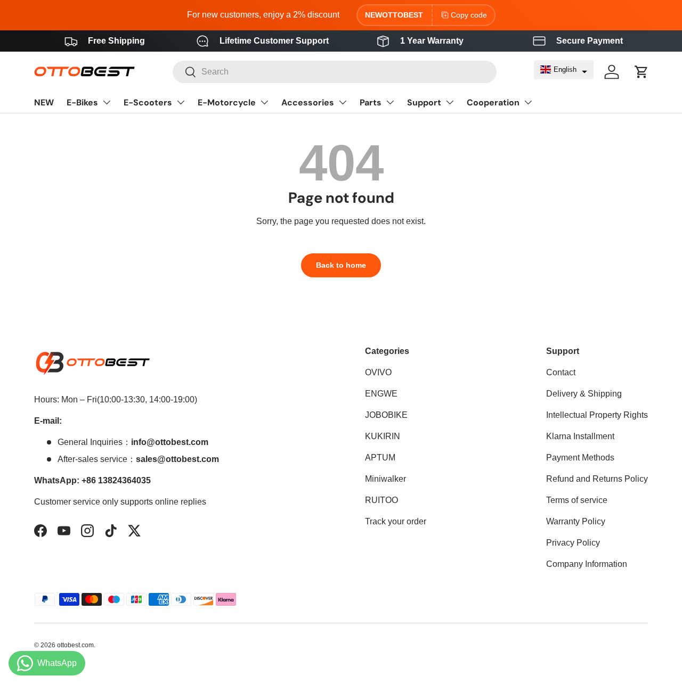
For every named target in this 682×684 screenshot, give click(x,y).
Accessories (307, 102)
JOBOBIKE (386, 414)
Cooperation (493, 102)
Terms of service (576, 500)
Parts (370, 102)
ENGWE (381, 393)
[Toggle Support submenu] (449, 102)
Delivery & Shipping (584, 393)
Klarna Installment (580, 436)
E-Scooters (148, 102)
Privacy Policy (573, 542)
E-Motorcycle (227, 102)
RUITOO (381, 500)
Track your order (395, 521)
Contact (560, 372)
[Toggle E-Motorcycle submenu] (264, 102)
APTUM (380, 457)
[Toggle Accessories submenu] (342, 102)
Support (424, 102)
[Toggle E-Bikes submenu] (106, 102)
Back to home (341, 265)
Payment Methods (580, 457)
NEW (44, 102)
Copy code (469, 15)
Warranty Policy (575, 521)
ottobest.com (75, 645)
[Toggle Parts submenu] (390, 102)
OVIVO (378, 372)
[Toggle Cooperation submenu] (528, 102)
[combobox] (334, 72)
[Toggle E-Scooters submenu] (180, 102)
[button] (564, 69)
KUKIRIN (382, 436)
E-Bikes (82, 102)
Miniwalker (385, 478)
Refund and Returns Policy (597, 478)
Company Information (586, 563)
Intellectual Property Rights (597, 414)
